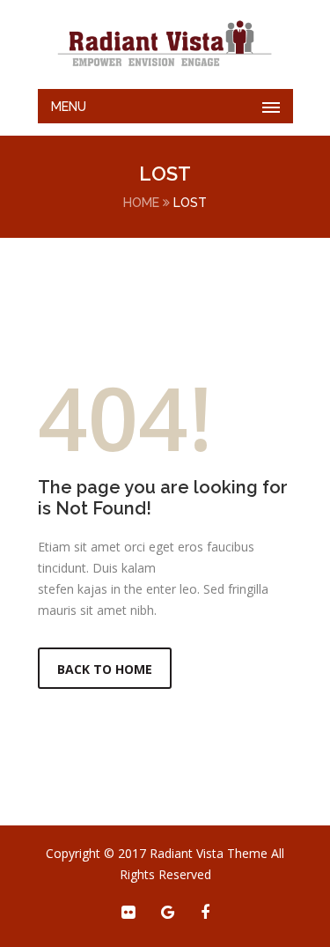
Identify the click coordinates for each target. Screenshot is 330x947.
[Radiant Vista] (165, 44)
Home (141, 203)
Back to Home (104, 669)
